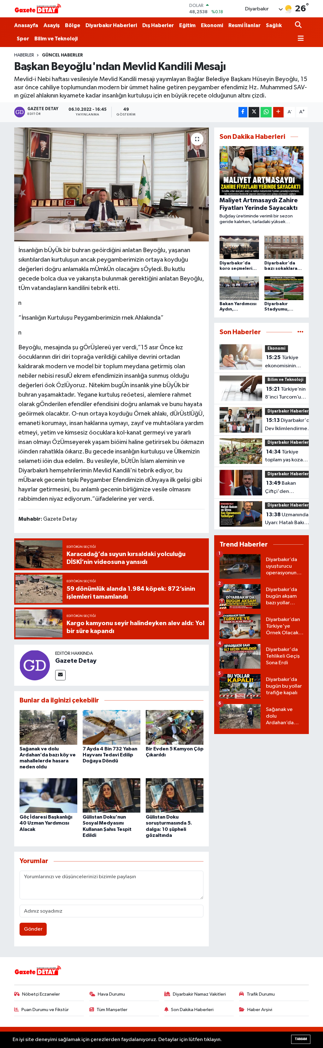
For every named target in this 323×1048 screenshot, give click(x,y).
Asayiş (52, 25)
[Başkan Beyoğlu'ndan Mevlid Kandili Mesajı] (111, 184)
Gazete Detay (76, 661)
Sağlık (274, 25)
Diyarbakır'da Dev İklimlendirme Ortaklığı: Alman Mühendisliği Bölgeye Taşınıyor (289, 425)
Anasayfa (26, 25)
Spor (23, 38)
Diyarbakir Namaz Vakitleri (199, 994)
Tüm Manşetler (112, 1009)
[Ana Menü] (299, 39)
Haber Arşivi (259, 1009)
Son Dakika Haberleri (192, 1009)
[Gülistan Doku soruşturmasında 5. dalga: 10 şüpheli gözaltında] (174, 795)
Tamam (301, 1039)
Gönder (33, 929)
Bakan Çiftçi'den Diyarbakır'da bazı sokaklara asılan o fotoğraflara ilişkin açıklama (286, 487)
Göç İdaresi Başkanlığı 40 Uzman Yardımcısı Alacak (46, 823)
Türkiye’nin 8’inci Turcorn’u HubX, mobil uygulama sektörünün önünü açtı (285, 393)
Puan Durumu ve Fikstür (45, 1009)
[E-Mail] (60, 675)
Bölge (72, 25)
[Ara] (299, 25)
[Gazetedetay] (38, 9)
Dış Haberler (158, 25)
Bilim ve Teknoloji (56, 38)
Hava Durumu (111, 994)
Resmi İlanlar (244, 25)
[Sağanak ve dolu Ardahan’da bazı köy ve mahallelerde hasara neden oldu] (48, 727)
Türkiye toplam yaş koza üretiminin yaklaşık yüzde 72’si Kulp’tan (288, 456)
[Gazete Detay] (35, 665)
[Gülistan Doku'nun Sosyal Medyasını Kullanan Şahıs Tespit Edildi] (111, 795)
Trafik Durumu (261, 994)
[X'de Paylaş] (254, 112)
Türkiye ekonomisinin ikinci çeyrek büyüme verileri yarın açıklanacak (283, 362)
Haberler (24, 55)
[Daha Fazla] (278, 112)
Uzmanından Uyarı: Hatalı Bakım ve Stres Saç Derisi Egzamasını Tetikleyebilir (288, 519)
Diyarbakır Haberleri (111, 25)
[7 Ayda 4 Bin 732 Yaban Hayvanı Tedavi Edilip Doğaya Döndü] (111, 727)
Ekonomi (212, 25)
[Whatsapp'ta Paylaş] (266, 112)
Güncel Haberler (62, 55)
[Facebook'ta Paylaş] (242, 112)
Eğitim (187, 25)
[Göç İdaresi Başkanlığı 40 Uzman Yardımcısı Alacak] (48, 795)
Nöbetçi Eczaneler (41, 994)
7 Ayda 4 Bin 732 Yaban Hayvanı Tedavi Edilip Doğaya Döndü (110, 754)
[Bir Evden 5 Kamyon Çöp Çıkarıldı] (174, 727)
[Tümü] (300, 332)
